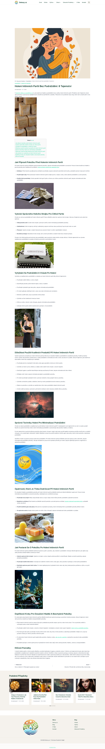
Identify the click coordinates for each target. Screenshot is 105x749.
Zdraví (76, 727)
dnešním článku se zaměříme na (24, 93)
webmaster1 (18, 89)
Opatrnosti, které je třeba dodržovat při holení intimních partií (30, 151)
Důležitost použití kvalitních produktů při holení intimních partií (30, 148)
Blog (53, 724)
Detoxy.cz (55, 722)
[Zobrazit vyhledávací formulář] (89, 2)
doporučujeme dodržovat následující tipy (48, 167)
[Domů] (15, 81)
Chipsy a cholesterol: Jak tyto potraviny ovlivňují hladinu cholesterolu (18, 696)
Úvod (40, 2)
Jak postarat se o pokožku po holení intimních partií (28, 153)
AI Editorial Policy (52, 747)
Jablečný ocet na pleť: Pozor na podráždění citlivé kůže (40, 696)
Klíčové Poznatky (19, 156)
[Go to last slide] (11, 691)
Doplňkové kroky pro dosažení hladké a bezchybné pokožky (30, 154)
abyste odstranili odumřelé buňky (73, 501)
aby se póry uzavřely (61, 637)
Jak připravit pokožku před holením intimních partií (27, 143)
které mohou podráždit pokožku (79, 628)
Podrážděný (17, 83)
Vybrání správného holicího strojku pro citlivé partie (28, 144)
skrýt (32, 140)
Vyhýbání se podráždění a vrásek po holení (25, 146)
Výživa (76, 724)
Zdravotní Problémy (26, 83)
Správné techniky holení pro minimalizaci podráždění (28, 149)
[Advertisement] (52, 14)
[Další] (93, 691)
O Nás (78, 2)
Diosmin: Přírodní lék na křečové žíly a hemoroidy (77, 666)
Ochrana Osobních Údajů (57, 740)
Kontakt (84, 2)
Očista (45, 2)
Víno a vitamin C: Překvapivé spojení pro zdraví (27, 666)
